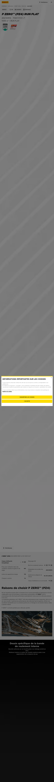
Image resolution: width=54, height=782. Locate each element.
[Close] (51, 378)
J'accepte (27, 401)
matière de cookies (7, 391)
